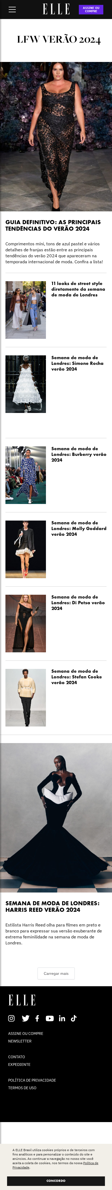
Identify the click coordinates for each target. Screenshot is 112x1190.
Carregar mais (56, 973)
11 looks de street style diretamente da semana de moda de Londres (78, 290)
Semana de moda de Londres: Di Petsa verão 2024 (78, 603)
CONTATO (16, 1056)
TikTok (74, 1018)
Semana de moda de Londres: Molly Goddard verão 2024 (79, 529)
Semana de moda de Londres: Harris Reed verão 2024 (52, 907)
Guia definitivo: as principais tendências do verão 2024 (53, 226)
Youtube (50, 1018)
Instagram (13, 1018)
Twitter (26, 1018)
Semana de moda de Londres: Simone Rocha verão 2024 (77, 364)
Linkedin (62, 1018)
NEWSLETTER (20, 1041)
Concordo (56, 1181)
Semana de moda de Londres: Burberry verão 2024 (79, 455)
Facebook (38, 1018)
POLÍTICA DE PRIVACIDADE (32, 1080)
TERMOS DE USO (22, 1087)
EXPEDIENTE (19, 1064)
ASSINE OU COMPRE (91, 9)
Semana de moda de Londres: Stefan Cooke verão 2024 (76, 677)
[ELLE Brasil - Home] (56, 12)
